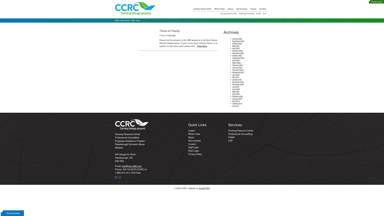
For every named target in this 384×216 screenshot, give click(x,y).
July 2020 (235, 87)
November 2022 (238, 53)
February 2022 (237, 65)
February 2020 (237, 96)
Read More (202, 46)
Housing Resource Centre (229, 13)
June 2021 (236, 75)
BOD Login (193, 150)
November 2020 (238, 84)
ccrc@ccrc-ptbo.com (132, 166)
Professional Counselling (246, 13)
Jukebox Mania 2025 (202, 8)
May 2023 (235, 46)
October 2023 (237, 43)
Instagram (120, 177)
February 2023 (237, 51)
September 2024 (238, 41)
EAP (264, 13)
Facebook (116, 177)
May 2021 (235, 77)
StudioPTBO (204, 188)
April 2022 (236, 60)
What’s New (219, 8)
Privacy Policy (195, 154)
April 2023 (236, 48)
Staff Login (193, 147)
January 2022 (237, 67)
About (230, 8)
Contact (262, 8)
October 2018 (237, 103)
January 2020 (237, 99)
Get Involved (241, 8)
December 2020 (238, 82)
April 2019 (236, 101)
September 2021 (238, 72)
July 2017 (235, 106)
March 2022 (236, 63)
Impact (253, 8)
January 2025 (237, 39)
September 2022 (238, 58)
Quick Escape (13, 213)
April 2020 (236, 94)
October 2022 (237, 55)
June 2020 (236, 89)
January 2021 (237, 79)
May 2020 (235, 91)
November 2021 (238, 70)
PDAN (258, 13)
